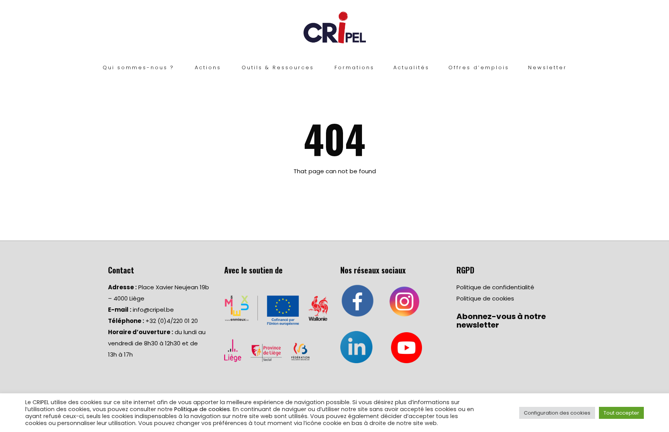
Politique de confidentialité (495, 287)
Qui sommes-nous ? (138, 67)
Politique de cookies (485, 298)
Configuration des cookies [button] (557, 413)
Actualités (411, 67)
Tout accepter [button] (621, 413)
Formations (354, 67)
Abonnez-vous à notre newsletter (501, 320)
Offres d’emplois (478, 67)
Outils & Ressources (278, 67)
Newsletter (547, 67)
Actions (208, 67)
